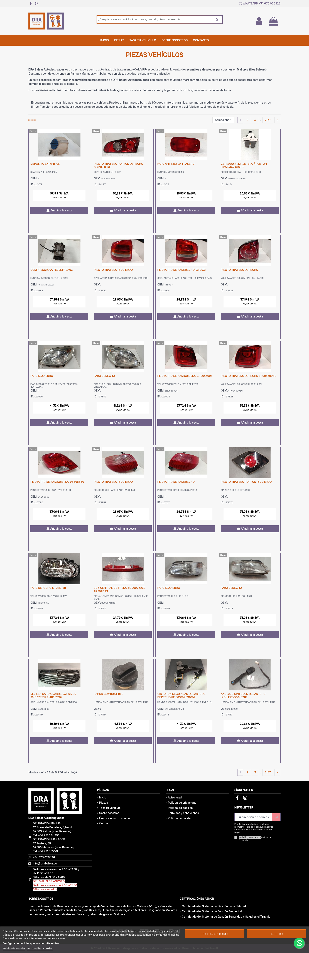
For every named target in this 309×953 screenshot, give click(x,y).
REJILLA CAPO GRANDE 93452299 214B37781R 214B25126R (53, 695)
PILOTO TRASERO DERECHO (239, 270)
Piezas (103, 803)
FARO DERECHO (104, 376)
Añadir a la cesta (61, 210)
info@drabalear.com (46, 863)
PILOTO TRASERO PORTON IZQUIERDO (246, 482)
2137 (268, 120)
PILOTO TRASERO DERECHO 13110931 (181, 270)
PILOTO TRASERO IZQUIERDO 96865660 (57, 482)
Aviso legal (175, 797)
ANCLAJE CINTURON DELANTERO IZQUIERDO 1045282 (243, 695)
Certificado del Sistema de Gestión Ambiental (212, 911)
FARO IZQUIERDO (41, 376)
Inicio (102, 797)
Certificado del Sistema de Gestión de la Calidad (214, 906)
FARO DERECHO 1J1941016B (48, 588)
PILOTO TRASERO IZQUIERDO (113, 270)
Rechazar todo (215, 934)
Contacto (105, 823)
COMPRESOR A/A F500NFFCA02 (51, 270)
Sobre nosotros (109, 813)
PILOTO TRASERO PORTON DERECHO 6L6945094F (118, 165)
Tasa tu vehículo (110, 808)
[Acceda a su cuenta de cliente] (259, 21)
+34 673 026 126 (270, 3)
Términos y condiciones (183, 813)
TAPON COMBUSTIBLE (108, 694)
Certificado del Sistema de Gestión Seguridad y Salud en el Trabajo (226, 916)
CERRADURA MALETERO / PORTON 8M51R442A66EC (244, 165)
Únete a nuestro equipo (114, 818)
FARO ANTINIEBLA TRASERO (175, 164)
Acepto (277, 934)
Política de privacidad (182, 803)
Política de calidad (180, 818)
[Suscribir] (276, 817)
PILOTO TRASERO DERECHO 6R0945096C (248, 376)
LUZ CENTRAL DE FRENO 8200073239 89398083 (119, 589)
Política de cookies (180, 808)
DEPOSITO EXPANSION (45, 164)
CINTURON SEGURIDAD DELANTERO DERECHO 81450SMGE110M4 (181, 695)
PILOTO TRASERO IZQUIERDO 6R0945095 (184, 376)
